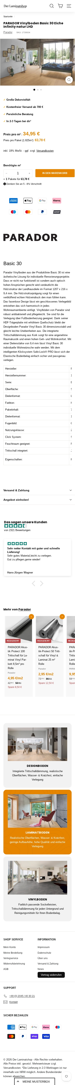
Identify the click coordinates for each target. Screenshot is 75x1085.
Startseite (8, 16)
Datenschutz (44, 952)
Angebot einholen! (16, 499)
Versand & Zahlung (16, 490)
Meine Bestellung (12, 952)
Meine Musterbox (36, 1081)
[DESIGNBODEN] (37, 744)
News (41, 969)
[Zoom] (69, 80)
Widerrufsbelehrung (14, 963)
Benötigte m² (12, 165)
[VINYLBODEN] (37, 877)
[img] (39, 526)
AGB (5, 969)
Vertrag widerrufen (51, 974)
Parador (7, 32)
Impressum (44, 947)
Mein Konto (9, 947)
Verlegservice (10, 958)
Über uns (43, 958)
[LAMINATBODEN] (37, 811)
